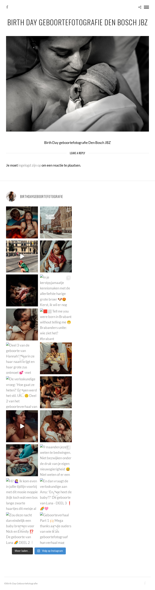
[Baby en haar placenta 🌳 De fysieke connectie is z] (22, 460)
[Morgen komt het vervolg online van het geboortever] (56, 392)
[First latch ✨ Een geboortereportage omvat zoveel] (56, 256)
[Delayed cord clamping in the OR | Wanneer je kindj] (22, 290)
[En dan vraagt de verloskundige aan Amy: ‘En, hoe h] (56, 494)
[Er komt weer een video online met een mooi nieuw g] (56, 426)
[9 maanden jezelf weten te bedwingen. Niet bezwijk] (56, 460)
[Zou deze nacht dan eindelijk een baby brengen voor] (22, 528)
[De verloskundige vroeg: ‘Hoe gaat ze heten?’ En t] (22, 392)
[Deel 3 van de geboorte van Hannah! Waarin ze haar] (22, 358)
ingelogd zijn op (29, 165)
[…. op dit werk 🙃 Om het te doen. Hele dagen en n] (56, 358)
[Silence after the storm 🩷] (22, 324)
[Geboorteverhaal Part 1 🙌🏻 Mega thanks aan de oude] (56, 528)
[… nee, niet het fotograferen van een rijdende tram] (22, 256)
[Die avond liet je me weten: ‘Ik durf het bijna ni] (22, 222)
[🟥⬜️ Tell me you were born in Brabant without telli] (56, 324)
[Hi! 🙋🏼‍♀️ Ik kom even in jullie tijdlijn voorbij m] (22, 494)
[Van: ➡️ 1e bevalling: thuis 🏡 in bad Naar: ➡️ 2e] (22, 426)
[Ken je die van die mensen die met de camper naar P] (56, 222)
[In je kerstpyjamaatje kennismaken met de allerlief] (56, 290)
